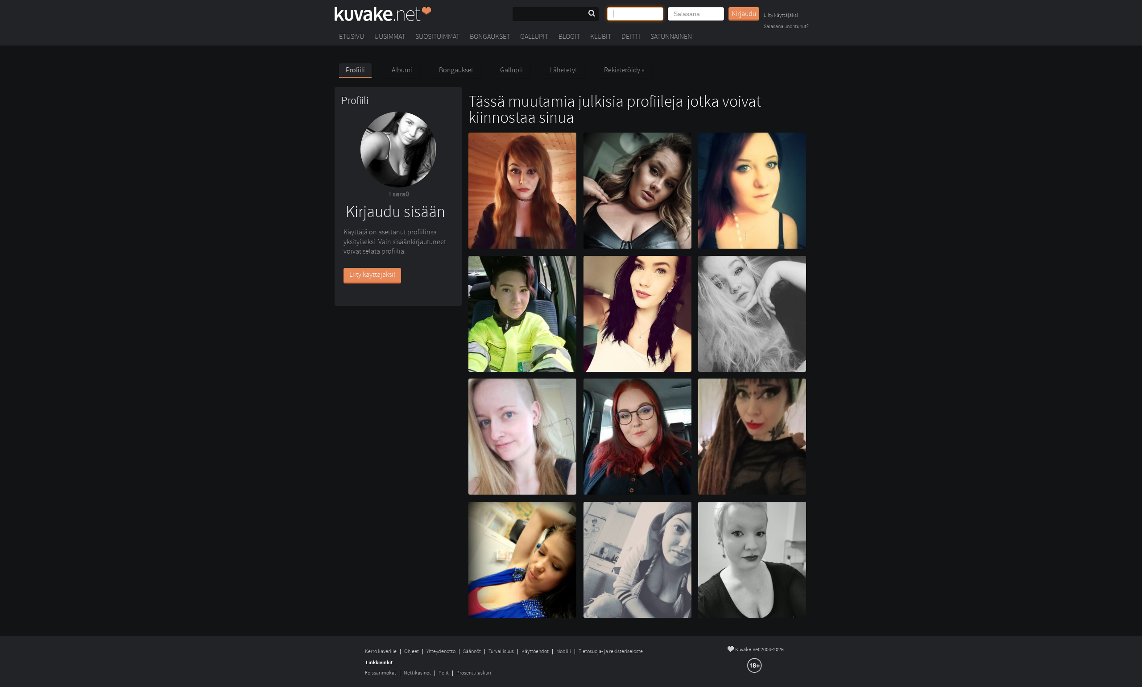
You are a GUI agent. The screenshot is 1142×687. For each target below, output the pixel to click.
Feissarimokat (380, 673)
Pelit (444, 673)
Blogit (569, 36)
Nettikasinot (417, 673)
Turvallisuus (501, 651)
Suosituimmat (437, 36)
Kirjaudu (744, 13)
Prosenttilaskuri (473, 673)
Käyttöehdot (535, 651)
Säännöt (472, 651)
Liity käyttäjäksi (781, 16)
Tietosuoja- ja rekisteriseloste (611, 651)
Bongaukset (490, 36)
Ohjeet (411, 651)
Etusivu (351, 36)
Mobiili (563, 651)
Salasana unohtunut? (786, 27)
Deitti (630, 36)
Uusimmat (389, 36)
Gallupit (534, 36)
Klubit (600, 36)
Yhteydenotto (440, 651)
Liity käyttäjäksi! (372, 274)
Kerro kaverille (381, 651)
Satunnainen (671, 36)
